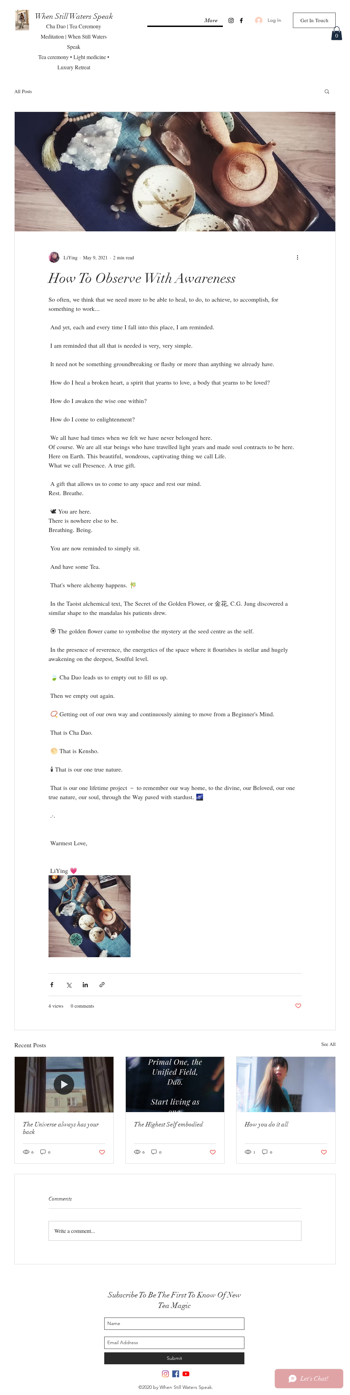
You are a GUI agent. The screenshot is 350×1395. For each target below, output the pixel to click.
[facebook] (241, 20)
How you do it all (266, 1124)
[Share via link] (102, 984)
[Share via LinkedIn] (85, 984)
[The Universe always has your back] (64, 1084)
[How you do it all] (286, 1084)
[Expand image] (90, 916)
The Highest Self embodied (168, 1124)
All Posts (23, 91)
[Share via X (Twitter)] (68, 984)
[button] (336, 33)
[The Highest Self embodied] (175, 1084)
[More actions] (297, 257)
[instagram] (231, 20)
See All (328, 1044)
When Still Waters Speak (74, 16)
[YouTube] (186, 1373)
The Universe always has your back (61, 1128)
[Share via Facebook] (52, 984)
